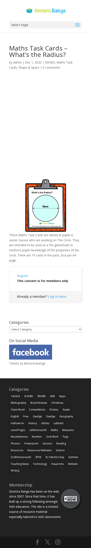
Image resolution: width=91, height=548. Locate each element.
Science (60, 450)
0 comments (51, 67)
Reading (61, 443)
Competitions (37, 409)
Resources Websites (40, 450)
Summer (73, 457)
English (15, 416)
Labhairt (58, 423)
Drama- (54, 409)
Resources (17, 450)
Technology (40, 464)
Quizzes (47, 443)
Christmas (57, 403)
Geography (66, 416)
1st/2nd (15, 396)
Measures (68, 430)
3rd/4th (28, 396)
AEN (52, 396)
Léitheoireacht (38, 430)
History (32, 423)
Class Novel (18, 409)
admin (17, 62)
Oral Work (52, 436)
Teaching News (20, 464)
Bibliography (18, 403)
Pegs (65, 436)
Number (37, 436)
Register (22, 276)
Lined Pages (18, 430)
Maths (54, 430)
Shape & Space (29, 67)
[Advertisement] (45, 129)
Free (26, 416)
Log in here (57, 296)
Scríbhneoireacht (21, 457)
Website (73, 464)
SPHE (38, 457)
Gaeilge (37, 416)
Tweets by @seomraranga (27, 363)
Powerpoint (31, 443)
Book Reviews (38, 403)
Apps (62, 396)
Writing (15, 470)
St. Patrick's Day (55, 457)
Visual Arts (57, 464)
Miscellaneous (19, 436)
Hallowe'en (17, 423)
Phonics (15, 443)
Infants (45, 423)
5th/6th (50, 62)
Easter (66, 409)
